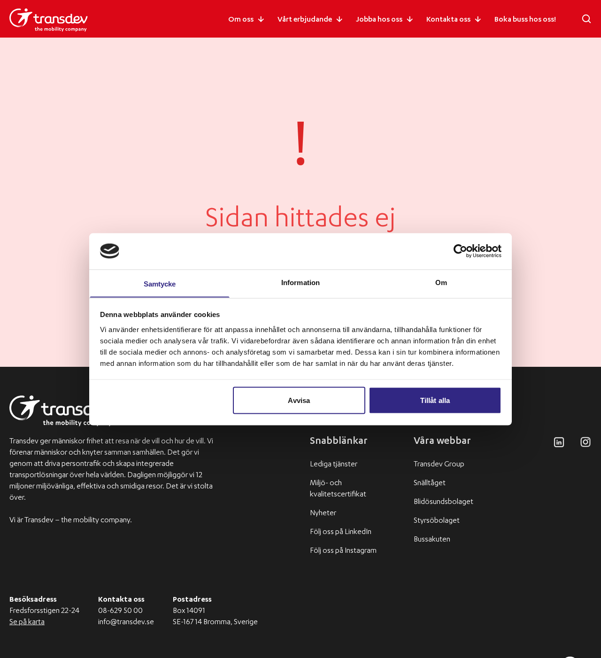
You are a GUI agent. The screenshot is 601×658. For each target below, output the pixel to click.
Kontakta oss (448, 20)
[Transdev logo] (48, 20)
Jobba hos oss (379, 20)
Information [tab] (300, 282)
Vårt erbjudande (304, 20)
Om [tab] (441, 282)
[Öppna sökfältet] (586, 19)
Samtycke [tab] (160, 283)
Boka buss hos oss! (525, 20)
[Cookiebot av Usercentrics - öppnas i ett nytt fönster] (460, 251)
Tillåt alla (435, 400)
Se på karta (27, 623)
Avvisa (299, 400)
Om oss (241, 20)
